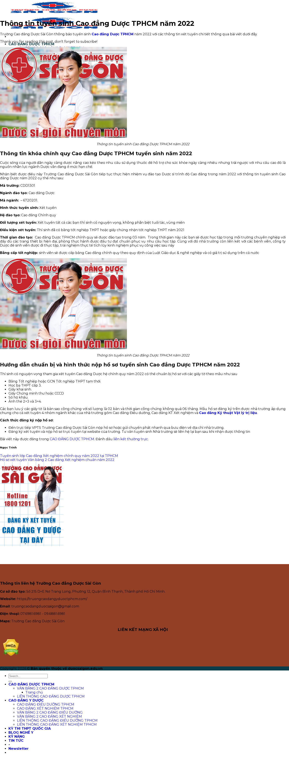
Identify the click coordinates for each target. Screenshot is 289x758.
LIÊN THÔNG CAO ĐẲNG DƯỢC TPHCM (51, 696)
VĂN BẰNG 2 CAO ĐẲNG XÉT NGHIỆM (49, 716)
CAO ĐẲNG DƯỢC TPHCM (31, 44)
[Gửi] (10, 681)
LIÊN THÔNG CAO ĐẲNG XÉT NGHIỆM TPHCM (57, 724)
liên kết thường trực (130, 439)
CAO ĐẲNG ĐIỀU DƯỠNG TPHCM (45, 704)
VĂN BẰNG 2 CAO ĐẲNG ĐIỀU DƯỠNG (50, 712)
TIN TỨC (15, 741)
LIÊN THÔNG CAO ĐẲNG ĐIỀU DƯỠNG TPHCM (57, 720)
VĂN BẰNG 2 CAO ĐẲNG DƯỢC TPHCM (50, 688)
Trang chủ (34, 692)
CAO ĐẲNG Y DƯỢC (26, 700)
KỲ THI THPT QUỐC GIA (29, 728)
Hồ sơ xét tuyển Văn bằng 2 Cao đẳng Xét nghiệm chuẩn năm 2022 (57, 460)
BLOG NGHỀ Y (20, 733)
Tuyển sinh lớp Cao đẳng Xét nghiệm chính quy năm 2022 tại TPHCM (59, 456)
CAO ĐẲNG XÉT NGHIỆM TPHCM (45, 708)
